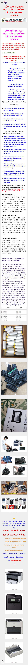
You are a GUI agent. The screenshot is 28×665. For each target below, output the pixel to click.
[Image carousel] (14, 505)
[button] (2, 2)
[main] (14, 11)
